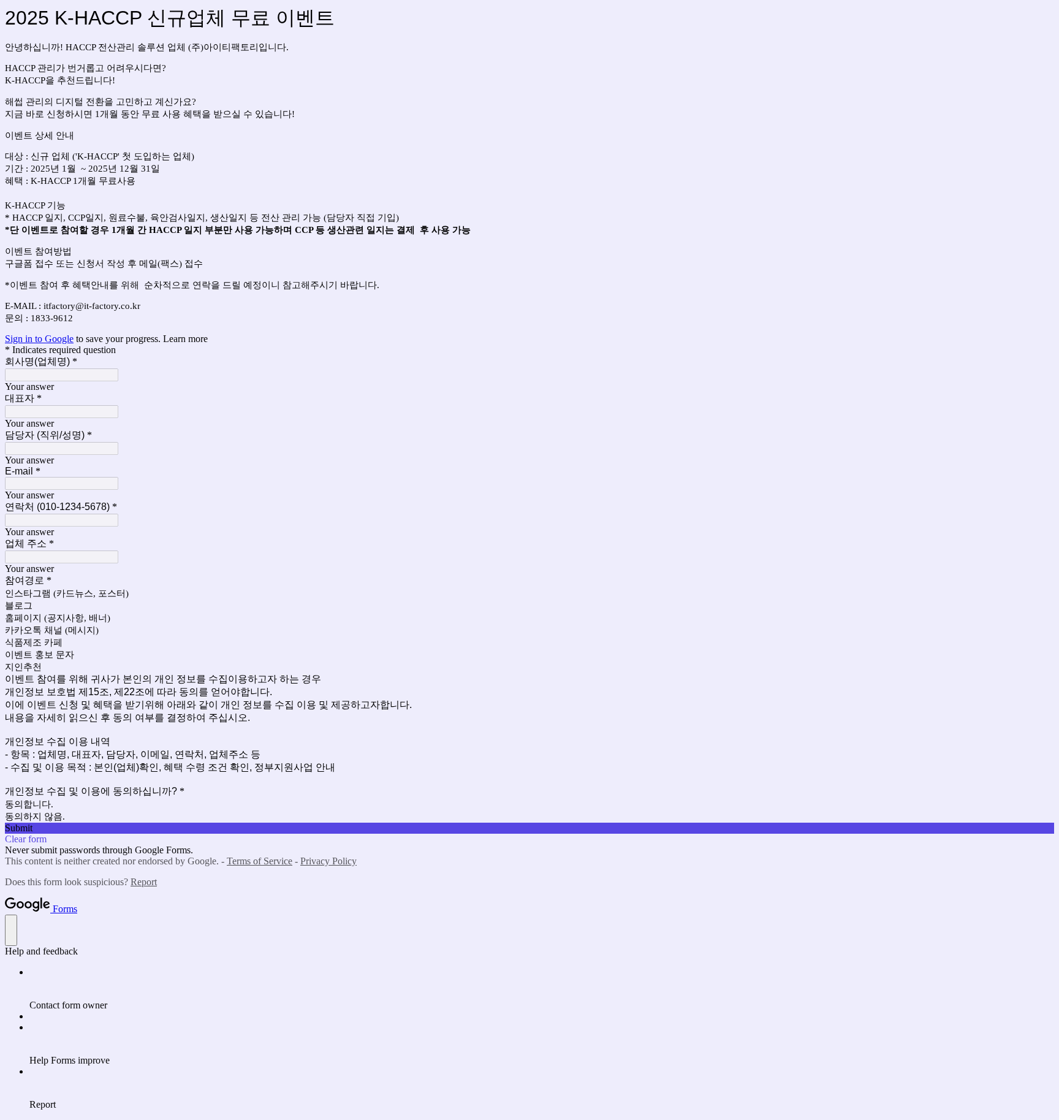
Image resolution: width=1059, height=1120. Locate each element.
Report (144, 882)
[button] (529, 828)
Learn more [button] (185, 338)
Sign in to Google (39, 338)
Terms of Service (259, 861)
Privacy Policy (328, 861)
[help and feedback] (11, 930)
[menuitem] (541, 989)
